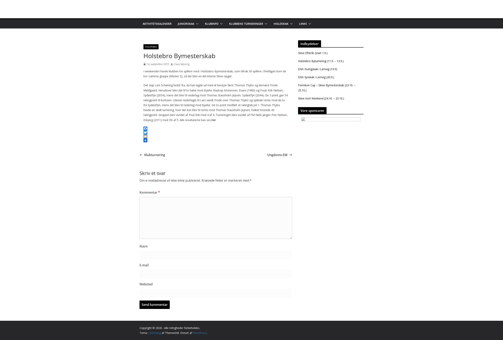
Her (213, 120)
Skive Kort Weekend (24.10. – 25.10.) (321, 98)
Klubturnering (154, 155)
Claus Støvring (181, 64)
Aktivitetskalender (157, 24)
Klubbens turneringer (246, 24)
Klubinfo (211, 24)
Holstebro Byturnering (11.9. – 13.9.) (321, 61)
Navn (144, 246)
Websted (146, 284)
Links (303, 24)
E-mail (144, 265)
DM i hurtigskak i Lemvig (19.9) (317, 69)
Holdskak (281, 24)
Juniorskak (186, 24)
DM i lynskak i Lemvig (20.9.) (316, 77)
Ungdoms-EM (277, 155)
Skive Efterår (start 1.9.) (313, 53)
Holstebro (151, 46)
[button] (196, 24)
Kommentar (150, 192)
